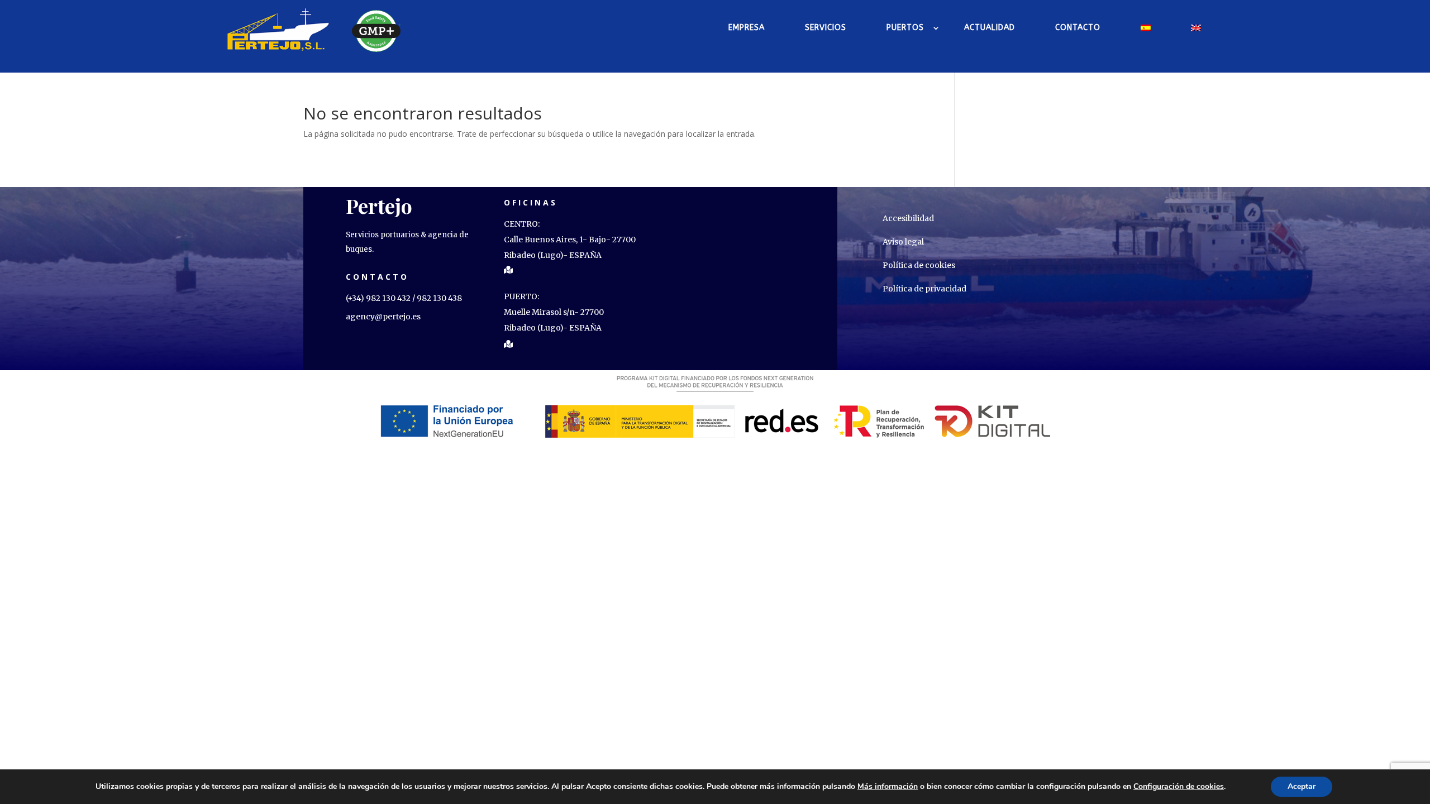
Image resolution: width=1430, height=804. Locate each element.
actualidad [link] (989, 27)
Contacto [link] (1077, 27)
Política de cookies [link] (919, 265)
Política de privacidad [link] (924, 289)
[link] (278, 28)
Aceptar (1301, 786)
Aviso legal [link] (903, 242)
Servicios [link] (825, 27)
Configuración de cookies (1178, 787)
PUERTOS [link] (905, 27)
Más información (887, 787)
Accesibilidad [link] (908, 218)
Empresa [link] (746, 27)
